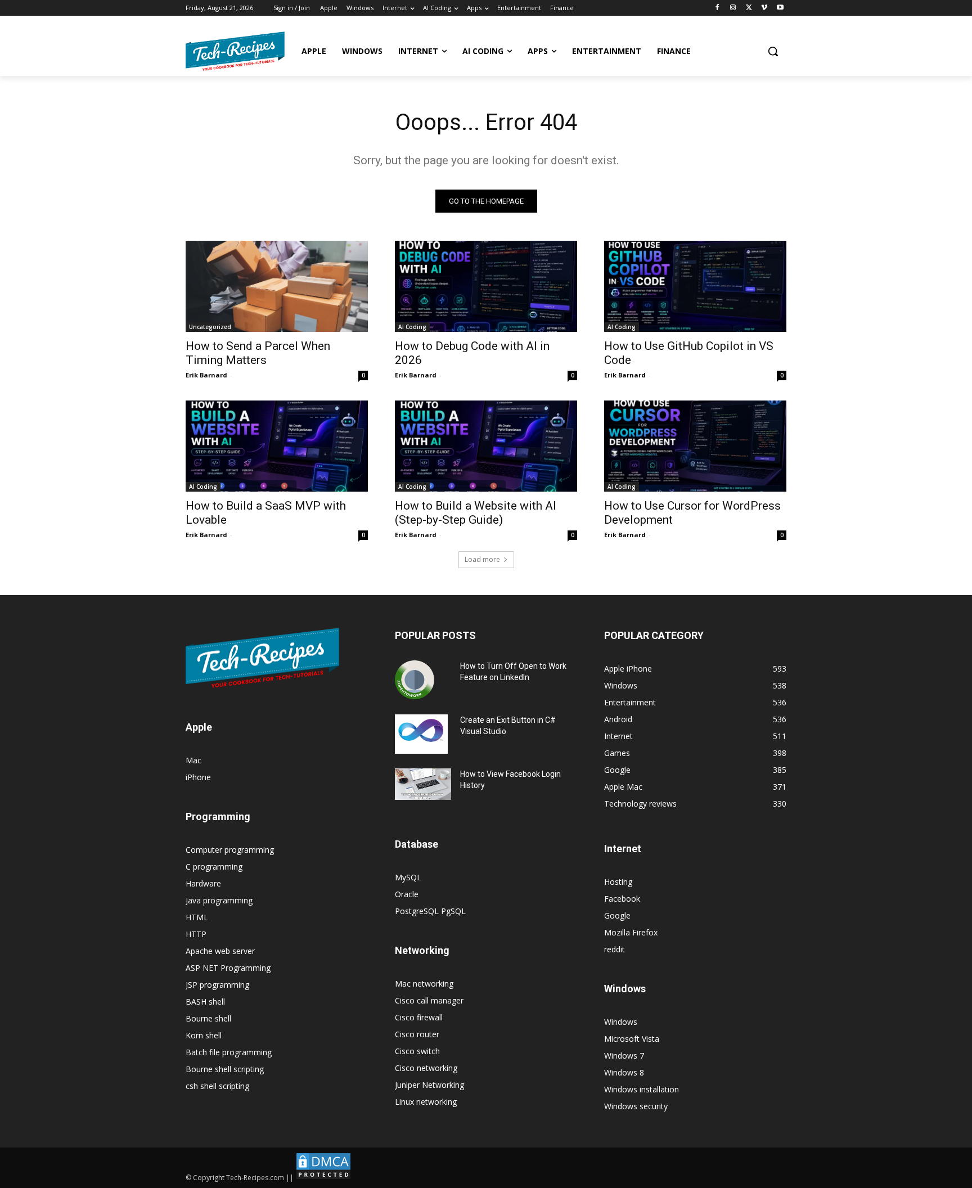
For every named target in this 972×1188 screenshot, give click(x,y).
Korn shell (204, 1035)
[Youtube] (779, 8)
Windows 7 (624, 1055)
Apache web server (220, 951)
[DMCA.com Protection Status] (323, 1177)
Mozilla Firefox (631, 932)
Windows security (636, 1106)
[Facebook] (717, 8)
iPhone (198, 777)
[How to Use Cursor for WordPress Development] (695, 446)
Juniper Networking (429, 1084)
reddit (614, 949)
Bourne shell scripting (225, 1069)
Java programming (219, 900)
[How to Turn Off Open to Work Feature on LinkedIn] (414, 680)
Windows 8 (624, 1072)
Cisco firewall (419, 1017)
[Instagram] (733, 8)
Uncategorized (210, 327)
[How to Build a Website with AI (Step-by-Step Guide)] (486, 446)
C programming (214, 866)
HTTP (196, 934)
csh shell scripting (217, 1086)
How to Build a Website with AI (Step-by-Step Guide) (475, 512)
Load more (482, 559)
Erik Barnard (206, 375)
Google (617, 915)
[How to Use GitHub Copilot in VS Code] (695, 286)
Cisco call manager (429, 1000)
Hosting (618, 881)
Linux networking (426, 1101)
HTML (197, 917)
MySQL (408, 877)
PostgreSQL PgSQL (430, 911)
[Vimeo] (764, 8)
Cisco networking (426, 1068)
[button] (772, 51)
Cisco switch (417, 1051)
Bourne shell (208, 1018)
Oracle (406, 894)
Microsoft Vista (631, 1038)
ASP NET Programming (228, 967)
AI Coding (412, 327)
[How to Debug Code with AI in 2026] (486, 286)
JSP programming (217, 984)
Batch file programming (229, 1052)
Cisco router (417, 1034)
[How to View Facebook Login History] (423, 784)
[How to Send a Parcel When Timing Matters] (277, 286)
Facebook (622, 898)
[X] (748, 8)
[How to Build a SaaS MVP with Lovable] (277, 446)
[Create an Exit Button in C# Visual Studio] (421, 734)
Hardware (203, 883)
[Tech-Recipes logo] (235, 51)
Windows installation (641, 1089)
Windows (620, 1021)
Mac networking (424, 983)
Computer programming (230, 849)
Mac (193, 760)
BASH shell (205, 1001)
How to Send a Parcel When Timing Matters (258, 353)
